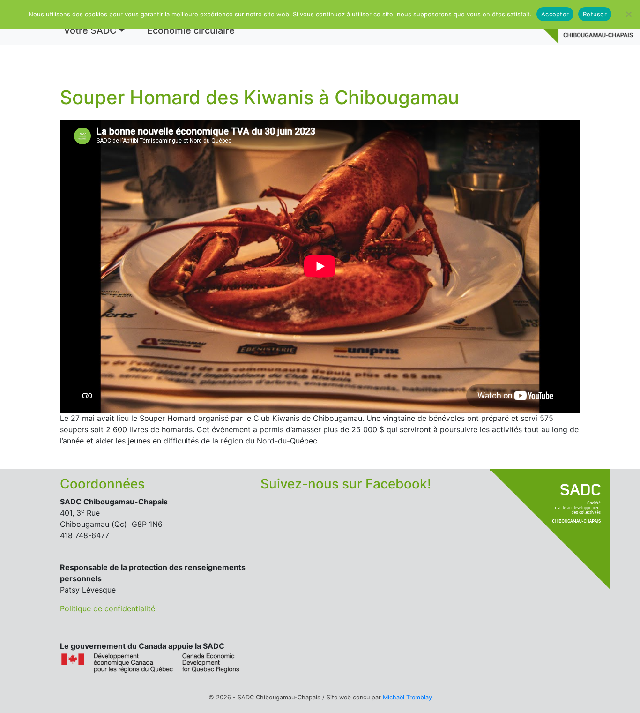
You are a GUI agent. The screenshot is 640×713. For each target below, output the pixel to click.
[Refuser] (628, 14)
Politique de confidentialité (107, 608)
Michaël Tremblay (407, 697)
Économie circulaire (191, 30)
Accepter (555, 14)
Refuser (595, 14)
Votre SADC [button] (90, 30)
